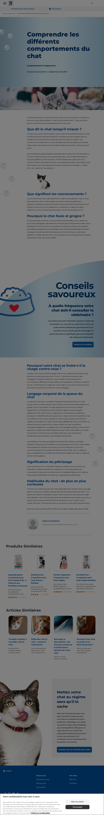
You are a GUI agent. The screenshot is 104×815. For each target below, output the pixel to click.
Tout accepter (77, 807)
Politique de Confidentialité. (40, 813)
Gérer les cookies (77, 802)
